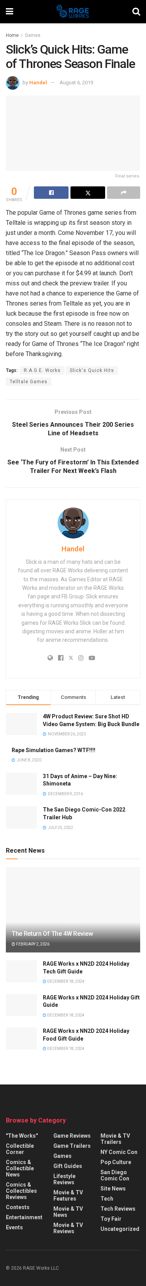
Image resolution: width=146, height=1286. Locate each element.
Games (32, 35)
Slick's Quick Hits (92, 370)
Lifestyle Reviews (64, 1179)
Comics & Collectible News (20, 1168)
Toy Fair (110, 1219)
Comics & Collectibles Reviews (21, 1191)
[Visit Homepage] (73, 11)
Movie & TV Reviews (68, 1228)
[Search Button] (136, 11)
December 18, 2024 (65, 981)
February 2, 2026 (32, 944)
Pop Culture (115, 1162)
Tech (106, 1199)
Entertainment (24, 1217)
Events (14, 1227)
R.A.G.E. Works (42, 370)
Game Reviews (72, 1136)
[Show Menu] (9, 11)
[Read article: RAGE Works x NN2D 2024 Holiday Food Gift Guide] (21, 1038)
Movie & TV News (68, 1212)
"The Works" (22, 1136)
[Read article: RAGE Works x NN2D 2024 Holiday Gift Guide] (21, 1005)
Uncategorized (119, 1229)
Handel (38, 82)
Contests (18, 1207)
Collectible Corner (20, 1149)
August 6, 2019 (76, 82)
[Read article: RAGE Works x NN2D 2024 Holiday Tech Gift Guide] (21, 971)
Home (12, 35)
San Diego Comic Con (114, 1175)
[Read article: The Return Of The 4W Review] (73, 915)
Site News (113, 1188)
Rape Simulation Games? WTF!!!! (53, 750)
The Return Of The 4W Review (52, 933)
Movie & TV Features (68, 1195)
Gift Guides (67, 1166)
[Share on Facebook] (51, 192)
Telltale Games (28, 381)
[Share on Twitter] (87, 192)
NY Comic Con (118, 1152)
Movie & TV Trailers (115, 1139)
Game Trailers (72, 1146)
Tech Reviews (117, 1209)
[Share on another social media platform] (123, 192)
